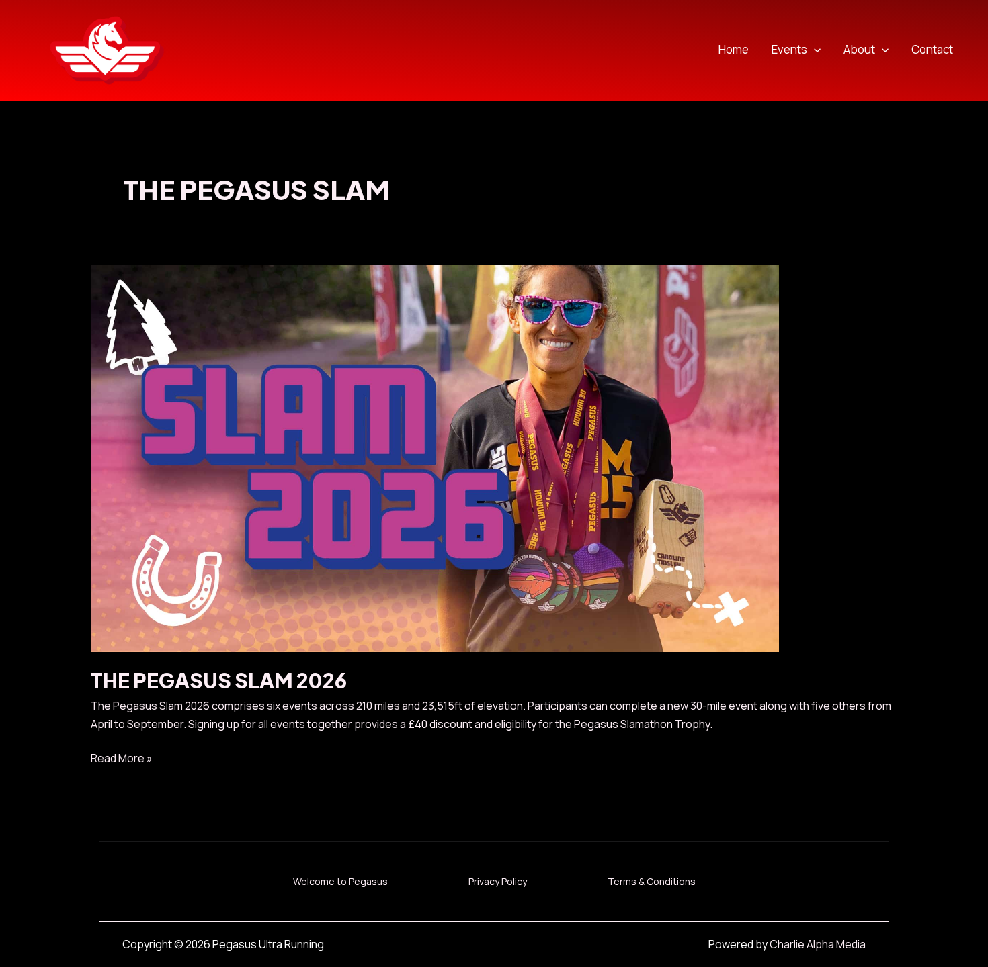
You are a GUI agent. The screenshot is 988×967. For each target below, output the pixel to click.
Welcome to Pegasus (340, 881)
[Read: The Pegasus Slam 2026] (435, 457)
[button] (814, 50)
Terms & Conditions (652, 881)
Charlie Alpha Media (818, 944)
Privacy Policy (497, 881)
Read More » (122, 759)
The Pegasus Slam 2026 (219, 680)
